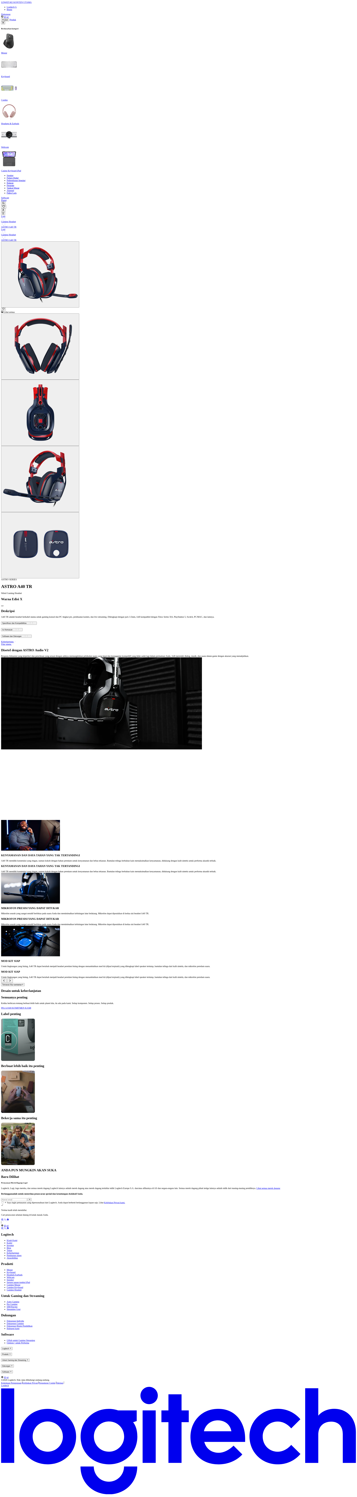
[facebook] (8, 1220)
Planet (4, 200)
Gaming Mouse (13, 1285)
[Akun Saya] (3, 210)
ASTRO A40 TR (8, 227)
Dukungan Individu (15, 1321)
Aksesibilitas (12, 1258)
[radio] (2, 605)
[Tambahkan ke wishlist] (3, 309)
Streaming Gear (13, 1309)
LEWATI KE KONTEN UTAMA (16, 2)
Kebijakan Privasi (30, 1383)
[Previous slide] (4, 980)
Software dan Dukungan (11, 636)
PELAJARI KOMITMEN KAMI (16, 1008)
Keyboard (11, 1272)
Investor (10, 1245)
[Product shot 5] (40, 545)
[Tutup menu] (3, 22)
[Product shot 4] (40, 479)
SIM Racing (12, 1307)
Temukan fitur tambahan (12, 985)
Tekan (9, 1250)
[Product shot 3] (40, 413)
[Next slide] (10, 980)
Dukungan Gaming (15, 1323)
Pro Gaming (12, 1304)
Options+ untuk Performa (18, 1343)
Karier (9, 1243)
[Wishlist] (3, 207)
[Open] (3, 213)
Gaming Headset (8, 221)
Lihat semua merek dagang (268, 1188)
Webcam (10, 1277)
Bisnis (9, 9)
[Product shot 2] (40, 346)
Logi (3, 216)
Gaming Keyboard (15, 1287)
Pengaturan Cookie (47, 1383)
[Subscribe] (29, 1199)
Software (5, 198)
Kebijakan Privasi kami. (114, 1202)
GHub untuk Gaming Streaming (21, 1340)
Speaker (10, 1280)
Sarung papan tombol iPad (18, 1282)
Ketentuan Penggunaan (11, 1383)
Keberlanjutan (13, 1253)
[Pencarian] (3, 203)
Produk (5, 20)
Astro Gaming (13, 1302)
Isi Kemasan (7, 630)
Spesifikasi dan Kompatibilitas (14, 623)
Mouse (10, 1270)
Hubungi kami (13, 1328)
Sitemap (59, 1383)
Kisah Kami (12, 1240)
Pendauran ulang (14, 1255)
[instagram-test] (2, 1220)
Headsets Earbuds (14, 1275)
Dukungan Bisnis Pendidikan (19, 1326)
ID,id (6, 17)
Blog (9, 1248)
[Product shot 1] (40, 274)
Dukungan (5, 14)
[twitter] (5, 1220)
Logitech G (12, 7)
